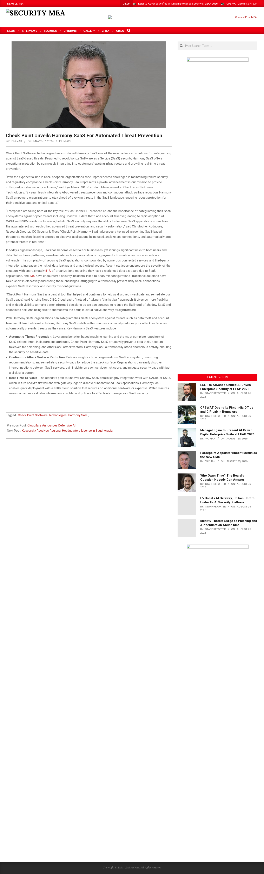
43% (32, 276)
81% (48, 271)
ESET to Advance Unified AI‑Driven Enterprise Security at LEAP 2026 (178, 3)
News (67, 141)
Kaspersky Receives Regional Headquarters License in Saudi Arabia (67, 430)
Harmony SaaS (78, 415)
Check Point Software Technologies (42, 415)
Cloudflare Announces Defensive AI (51, 425)
